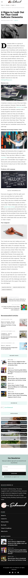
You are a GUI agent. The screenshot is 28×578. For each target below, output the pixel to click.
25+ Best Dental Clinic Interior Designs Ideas (9, 337)
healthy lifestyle (6, 287)
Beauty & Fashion (5, 321)
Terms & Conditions (6, 528)
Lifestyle (3, 323)
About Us (3, 516)
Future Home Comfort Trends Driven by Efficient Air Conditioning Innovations (17, 387)
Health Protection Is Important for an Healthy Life (9, 348)
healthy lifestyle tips (19, 287)
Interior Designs (5, 335)
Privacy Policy (22, 476)
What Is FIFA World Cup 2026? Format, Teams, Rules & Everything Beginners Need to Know (17, 395)
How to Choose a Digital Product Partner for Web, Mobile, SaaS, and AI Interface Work (17, 363)
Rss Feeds (3, 525)
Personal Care (10, 323)
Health (16, 20)
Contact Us (4, 519)
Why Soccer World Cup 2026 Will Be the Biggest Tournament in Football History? (17, 372)
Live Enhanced (8, 407)
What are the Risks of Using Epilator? (8, 325)
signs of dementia (6, 289)
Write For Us (4, 531)
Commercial (4, 333)
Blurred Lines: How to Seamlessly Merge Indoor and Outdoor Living (17, 379)
